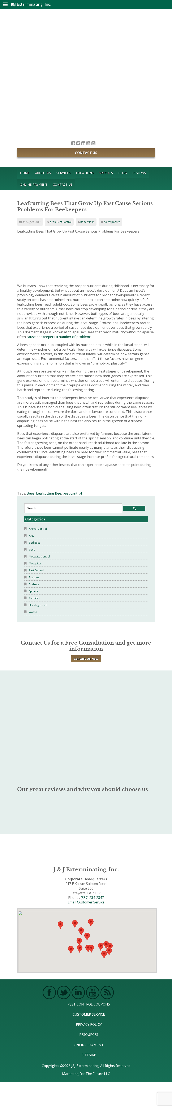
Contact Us (86, 152)
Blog (122, 173)
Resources (88, 1034)
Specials (106, 173)
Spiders (33, 591)
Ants (31, 535)
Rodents (34, 584)
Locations (85, 173)
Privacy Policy (89, 1024)
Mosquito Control (39, 556)
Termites (34, 598)
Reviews (139, 173)
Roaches (34, 577)
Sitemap (89, 1055)
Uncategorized (38, 605)
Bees (30, 493)
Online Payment (33, 184)
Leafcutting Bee (48, 493)
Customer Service (89, 1014)
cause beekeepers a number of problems (59, 336)
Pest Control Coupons (89, 1004)
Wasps (33, 612)
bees (53, 222)
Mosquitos (35, 563)
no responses (112, 222)
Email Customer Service (86, 902)
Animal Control (38, 529)
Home (25, 173)
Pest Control (64, 222)
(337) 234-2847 (92, 897)
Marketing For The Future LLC (86, 1073)
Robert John (87, 222)
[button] (91, 948)
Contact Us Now (86, 659)
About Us (43, 173)
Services (63, 173)
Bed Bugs (34, 542)
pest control (72, 493)
